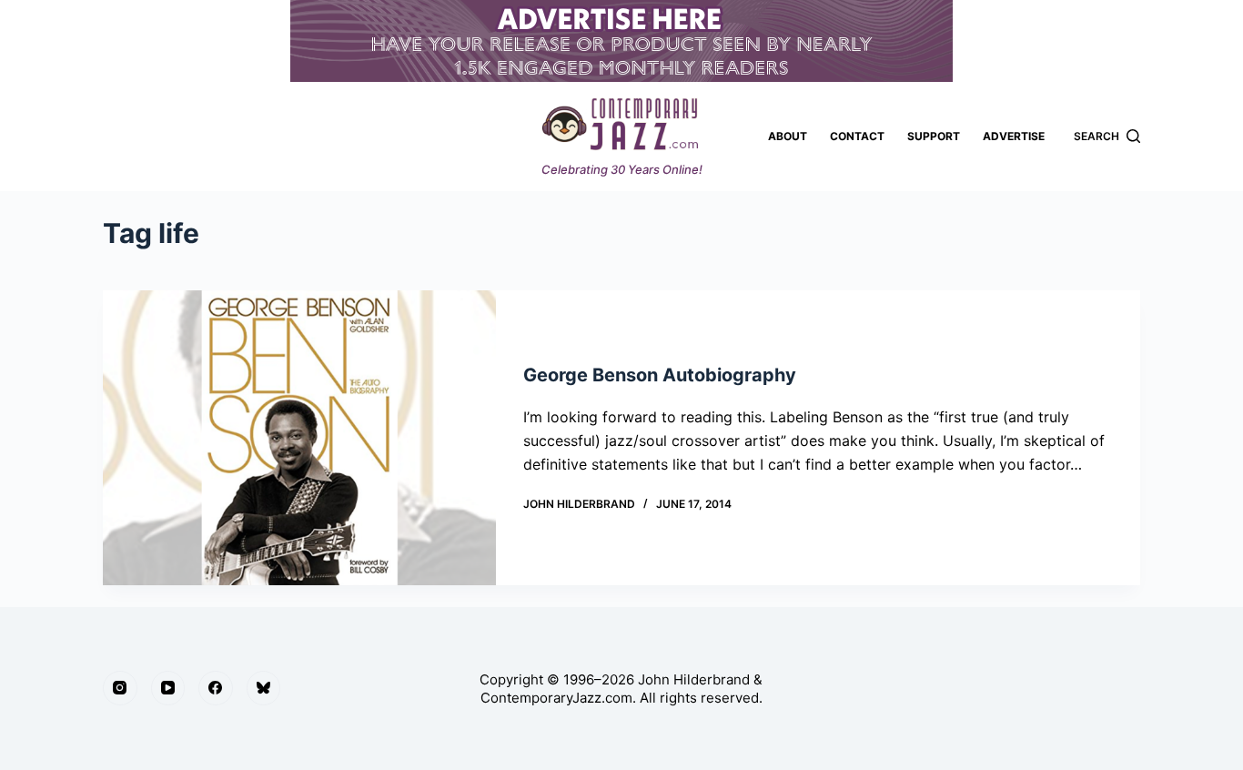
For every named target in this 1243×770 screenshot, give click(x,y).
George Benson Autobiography (659, 375)
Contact (857, 136)
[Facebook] (215, 688)
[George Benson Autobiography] (299, 437)
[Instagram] (120, 688)
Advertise (1014, 136)
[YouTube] (168, 688)
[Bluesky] (264, 688)
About (787, 136)
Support (933, 136)
